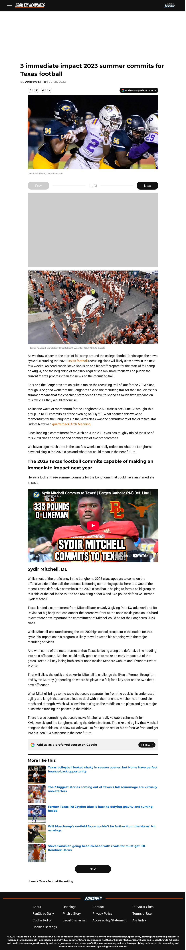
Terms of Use (142, 913)
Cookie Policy (42, 920)
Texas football (77, 361)
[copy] (49, 90)
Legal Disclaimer (75, 920)
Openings (69, 907)
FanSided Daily (43, 913)
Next (147, 186)
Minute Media (23, 936)
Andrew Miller (35, 82)
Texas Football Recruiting (56, 881)
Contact (98, 907)
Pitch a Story (72, 913)
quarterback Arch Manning (71, 424)
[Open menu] (9, 5)
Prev (38, 186)
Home (32, 881)
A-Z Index (139, 920)
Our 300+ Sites (142, 907)
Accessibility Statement (109, 920)
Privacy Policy (102, 913)
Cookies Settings (45, 927)
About (37, 907)
